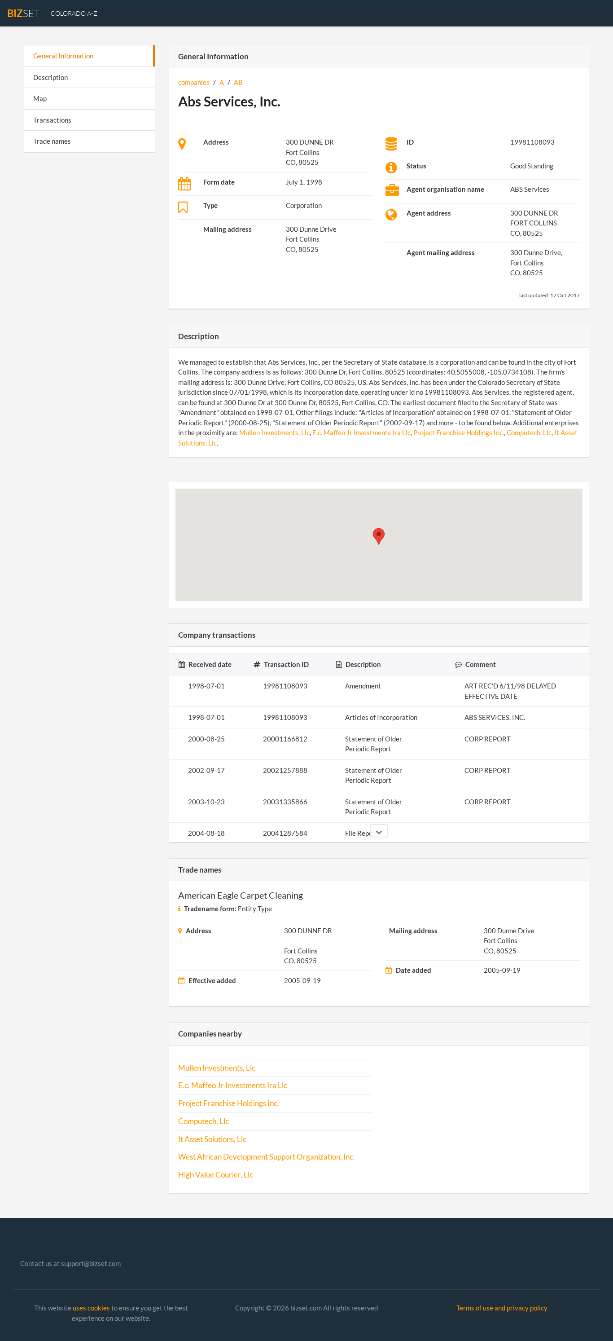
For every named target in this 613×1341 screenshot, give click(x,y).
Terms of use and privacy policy (501, 1308)
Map (40, 98)
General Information (63, 56)
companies (194, 82)
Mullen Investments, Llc (274, 432)
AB (238, 82)
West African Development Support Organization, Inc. (266, 1156)
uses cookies (91, 1308)
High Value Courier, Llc (215, 1174)
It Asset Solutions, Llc (212, 1139)
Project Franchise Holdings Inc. (458, 432)
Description (50, 77)
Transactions (52, 120)
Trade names (52, 141)
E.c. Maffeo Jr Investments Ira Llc (361, 432)
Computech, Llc (529, 432)
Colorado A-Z (74, 13)
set (23, 13)
